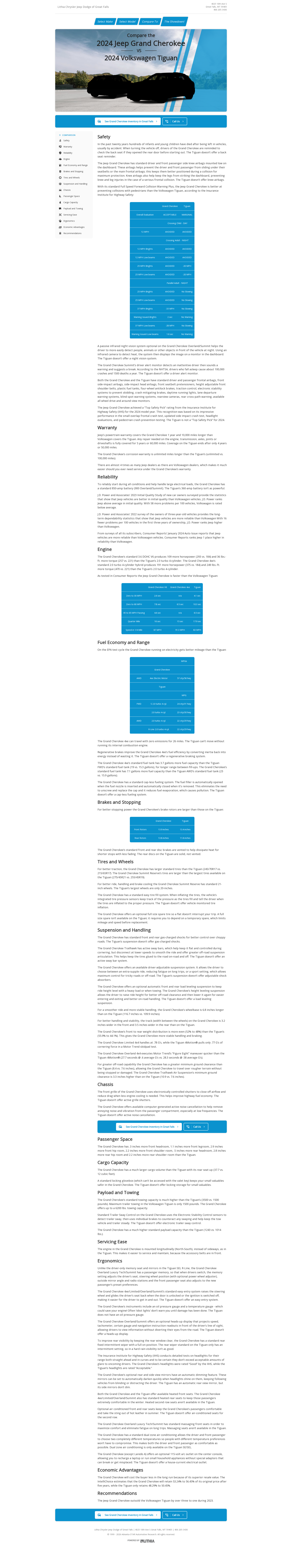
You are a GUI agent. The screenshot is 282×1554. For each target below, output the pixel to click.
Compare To (150, 21)
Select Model (127, 21)
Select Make (105, 21)
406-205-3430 (220, 9)
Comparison (68, 135)
